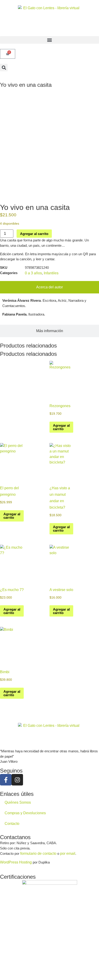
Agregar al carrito (34, 234)
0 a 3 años (33, 273)
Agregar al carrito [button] (61, 427)
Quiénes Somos (18, 802)
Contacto (12, 824)
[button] (49, 40)
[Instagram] (17, 779)
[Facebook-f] (6, 779)
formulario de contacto (38, 853)
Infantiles (51, 273)
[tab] (49, 287)
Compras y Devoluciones (25, 813)
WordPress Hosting (16, 862)
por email (67, 853)
